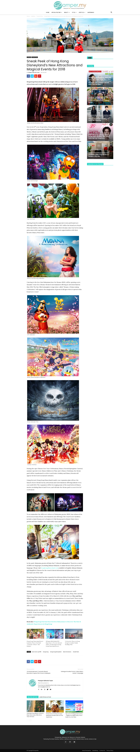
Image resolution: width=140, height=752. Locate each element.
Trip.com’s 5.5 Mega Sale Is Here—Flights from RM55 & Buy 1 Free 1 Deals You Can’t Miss (73, 715)
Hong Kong (45, 651)
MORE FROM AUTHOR (45, 697)
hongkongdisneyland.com (49, 568)
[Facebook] (39, 690)
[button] (111, 12)
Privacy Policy (110, 750)
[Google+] (42, 690)
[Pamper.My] (70, 5)
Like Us (90, 57)
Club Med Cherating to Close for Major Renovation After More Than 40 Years (35, 715)
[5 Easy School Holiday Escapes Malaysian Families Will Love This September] (55, 706)
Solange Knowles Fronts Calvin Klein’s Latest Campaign (72, 672)
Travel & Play (40, 16)
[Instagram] (45, 690)
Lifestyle (81, 12)
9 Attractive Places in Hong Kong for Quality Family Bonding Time (72, 643)
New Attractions (67, 651)
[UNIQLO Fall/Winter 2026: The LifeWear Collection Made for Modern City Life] (100, 150)
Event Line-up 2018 (36, 651)
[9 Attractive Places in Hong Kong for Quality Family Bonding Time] (74, 634)
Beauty (66, 12)
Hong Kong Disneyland (55, 651)
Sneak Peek (76, 651)
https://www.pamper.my (43, 683)
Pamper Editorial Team (33, 72)
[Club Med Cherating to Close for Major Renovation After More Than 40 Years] (35, 706)
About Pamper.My (86, 750)
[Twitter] (48, 690)
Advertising (95, 750)
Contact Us (102, 750)
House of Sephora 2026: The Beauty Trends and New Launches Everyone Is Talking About (98, 99)
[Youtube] (51, 690)
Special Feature (56, 12)
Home (47, 12)
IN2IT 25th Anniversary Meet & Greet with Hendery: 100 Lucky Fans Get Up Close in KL (99, 136)
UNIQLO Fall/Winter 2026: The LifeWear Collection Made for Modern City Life (98, 154)
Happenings (91, 12)
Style (73, 12)
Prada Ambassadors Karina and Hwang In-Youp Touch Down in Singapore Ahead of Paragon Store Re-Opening (99, 117)
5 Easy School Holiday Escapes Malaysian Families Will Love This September (54, 715)
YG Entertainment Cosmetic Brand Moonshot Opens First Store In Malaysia (38, 672)
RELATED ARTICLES (33, 697)
